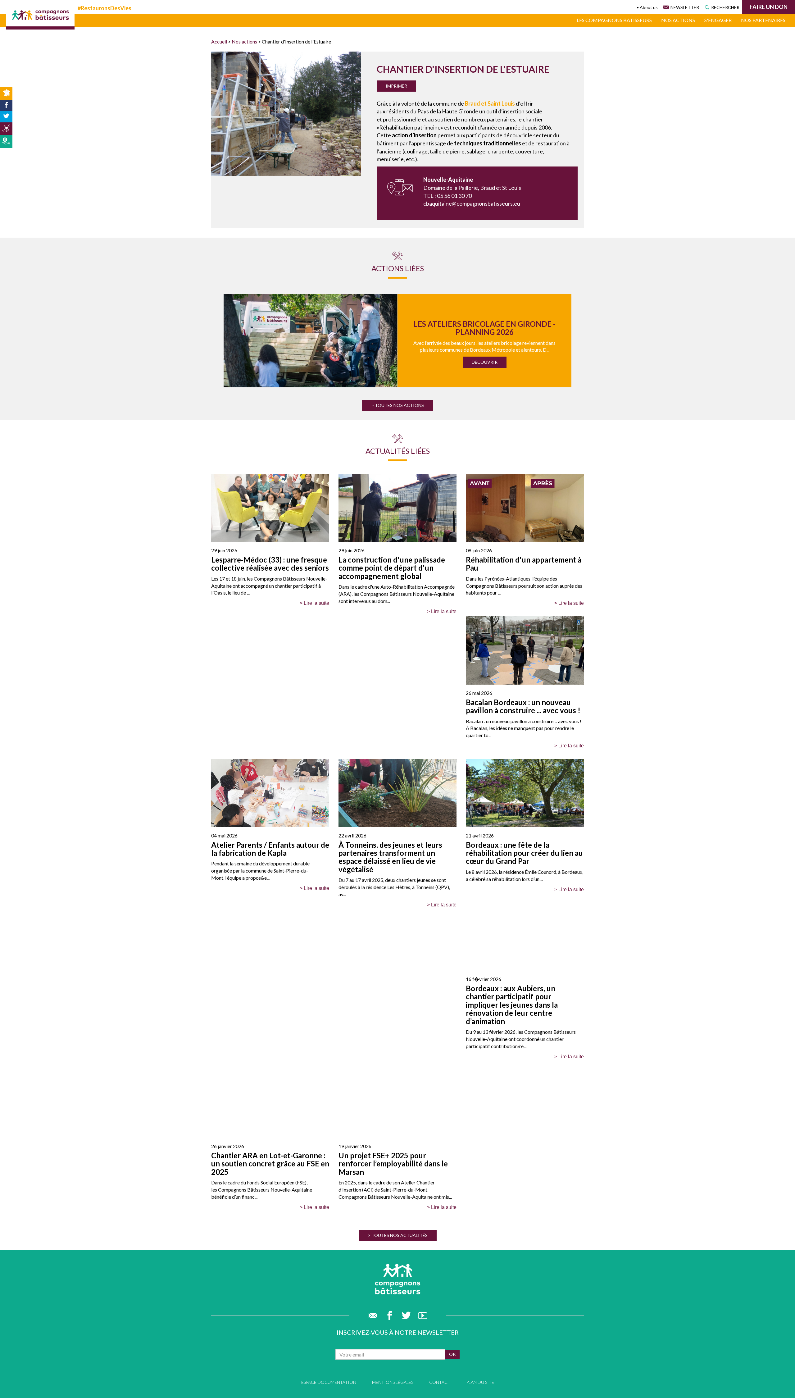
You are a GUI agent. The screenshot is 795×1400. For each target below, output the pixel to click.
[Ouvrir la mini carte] (6, 93)
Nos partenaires (763, 20)
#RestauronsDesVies (104, 8)
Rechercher (725, 7)
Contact (439, 1382)
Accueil (219, 41)
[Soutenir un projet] (6, 141)
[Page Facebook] (6, 105)
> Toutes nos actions (397, 405)
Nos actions (678, 20)
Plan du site (480, 1382)
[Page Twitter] (6, 116)
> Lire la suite (314, 603)
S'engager (718, 20)
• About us (647, 7)
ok (452, 1354)
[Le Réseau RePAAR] (6, 128)
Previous (215, 341)
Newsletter (684, 7)
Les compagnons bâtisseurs (614, 20)
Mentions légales (392, 1382)
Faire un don (769, 6)
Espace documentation (328, 1382)
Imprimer (396, 86)
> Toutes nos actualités (398, 1235)
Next (577, 341)
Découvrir (484, 362)
